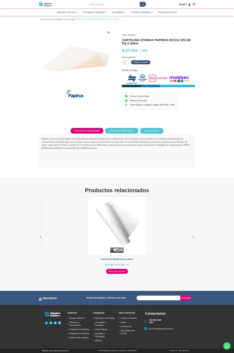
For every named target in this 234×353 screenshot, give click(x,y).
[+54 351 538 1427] (145, 321)
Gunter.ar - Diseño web (179, 350)
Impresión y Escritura (66, 12)
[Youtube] (59, 322)
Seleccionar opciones (117, 271)
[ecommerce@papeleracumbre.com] (145, 328)
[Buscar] (143, 4)
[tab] (87, 131)
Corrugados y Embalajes (94, 12)
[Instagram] (46, 322)
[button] (108, 32)
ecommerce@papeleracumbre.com (161, 329)
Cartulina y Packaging (141, 12)
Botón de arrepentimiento (56, 351)
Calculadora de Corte (167, 12)
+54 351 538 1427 (155, 321)
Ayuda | (183, 4)
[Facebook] (50, 322)
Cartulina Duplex (69, 19)
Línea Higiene (118, 12)
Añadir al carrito (140, 62)
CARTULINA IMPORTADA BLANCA (117, 259)
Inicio (42, 19)
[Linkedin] (55, 322)
